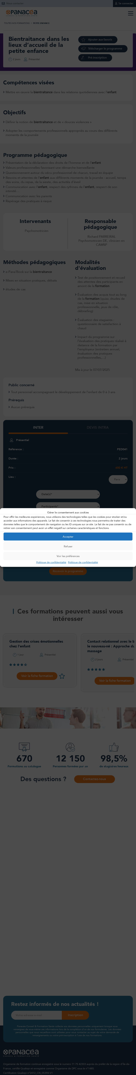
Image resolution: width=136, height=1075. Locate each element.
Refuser (68, 546)
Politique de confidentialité (51, 562)
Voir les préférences (68, 556)
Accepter (68, 536)
